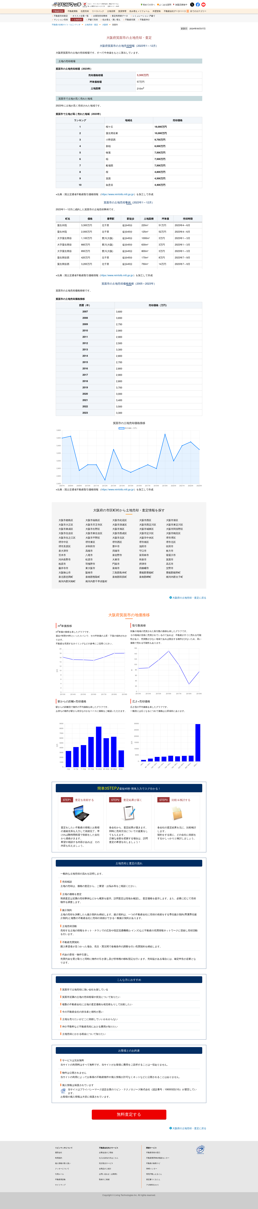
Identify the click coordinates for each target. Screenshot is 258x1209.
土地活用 (111, 11)
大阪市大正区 (66, 524)
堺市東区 (90, 542)
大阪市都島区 (66, 520)
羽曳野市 (90, 563)
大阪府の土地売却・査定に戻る (189, 597)
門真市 (116, 563)
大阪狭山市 (65, 572)
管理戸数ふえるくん (154, 1174)
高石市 (169, 563)
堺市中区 (63, 542)
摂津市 (142, 563)
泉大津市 (63, 550)
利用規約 (58, 1158)
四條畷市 (144, 568)
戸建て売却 (93, 19)
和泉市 (142, 559)
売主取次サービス (106, 1163)
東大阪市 (90, 568)
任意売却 (85, 11)
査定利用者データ (120, 15)
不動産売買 (130, 19)
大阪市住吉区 (66, 533)
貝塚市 (116, 550)
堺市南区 (144, 542)
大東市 (116, 559)
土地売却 (78, 19)
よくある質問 (165, 4)
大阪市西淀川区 (147, 524)
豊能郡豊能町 (146, 572)
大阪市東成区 (66, 528)
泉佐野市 (117, 555)
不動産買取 (73, 11)
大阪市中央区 (146, 537)
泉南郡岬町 (145, 576)
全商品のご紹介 (105, 1168)
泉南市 (116, 568)
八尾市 (89, 555)
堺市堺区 (171, 537)
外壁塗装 (157, 11)
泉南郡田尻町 (119, 576)
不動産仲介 (145, 19)
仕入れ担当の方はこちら (108, 1158)
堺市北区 (171, 542)
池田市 (142, 546)
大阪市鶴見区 (173, 533)
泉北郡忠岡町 (66, 576)
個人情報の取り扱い (63, 1163)
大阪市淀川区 (146, 533)
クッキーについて (62, 1168)
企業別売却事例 (100, 15)
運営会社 (58, 1152)
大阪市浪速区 (119, 524)
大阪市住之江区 (67, 537)
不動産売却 (58, 11)
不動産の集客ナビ (153, 1163)
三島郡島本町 (119, 572)
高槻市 (89, 550)
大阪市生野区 (92, 528)
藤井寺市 (63, 568)
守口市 (142, 550)
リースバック (98, 11)
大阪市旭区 (118, 528)
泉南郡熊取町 (92, 576)
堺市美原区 (65, 546)
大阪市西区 (145, 520)
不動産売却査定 (61, 15)
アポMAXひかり (152, 1184)
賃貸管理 (122, 11)
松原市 (89, 559)
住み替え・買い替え (111, 19)
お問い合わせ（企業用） (108, 1174)
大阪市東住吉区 (93, 533)
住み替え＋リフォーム (139, 11)
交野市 (169, 568)
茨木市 (62, 555)
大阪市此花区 (119, 520)
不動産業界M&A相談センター (157, 1158)
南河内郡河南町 (67, 581)
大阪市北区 (118, 537)
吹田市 (169, 546)
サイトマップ (60, 1184)
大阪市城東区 (146, 528)
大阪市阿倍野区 (174, 528)
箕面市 (169, 559)
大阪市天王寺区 (93, 524)
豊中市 (116, 546)
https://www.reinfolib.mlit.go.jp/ (117, 194)
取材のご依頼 (104, 1179)
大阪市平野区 (92, 537)
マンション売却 (61, 19)
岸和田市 (90, 546)
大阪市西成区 (119, 533)
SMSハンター (151, 1168)
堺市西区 (117, 542)
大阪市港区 (172, 520)
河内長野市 (65, 559)
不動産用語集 (60, 1179)
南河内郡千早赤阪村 (96, 581)
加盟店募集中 (181, 4)
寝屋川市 (171, 555)
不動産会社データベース (175, 11)
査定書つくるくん (153, 1179)
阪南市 (89, 572)
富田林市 (144, 555)
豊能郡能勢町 (173, 572)
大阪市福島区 (92, 520)
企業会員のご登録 (106, 1152)
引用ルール (59, 1174)
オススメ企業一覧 (80, 15)
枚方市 (169, 550)
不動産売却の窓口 (153, 1152)
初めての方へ (149, 4)
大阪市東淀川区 (174, 524)
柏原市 (62, 563)
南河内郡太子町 (174, 576)
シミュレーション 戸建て (143, 15)
